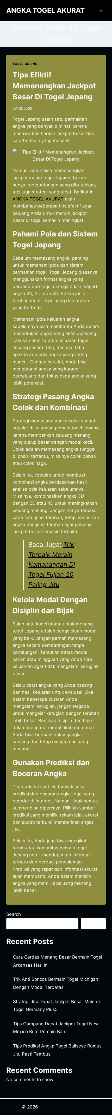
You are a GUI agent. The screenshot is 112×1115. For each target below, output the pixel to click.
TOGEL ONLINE (25, 64)
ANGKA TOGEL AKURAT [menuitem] (38, 199)
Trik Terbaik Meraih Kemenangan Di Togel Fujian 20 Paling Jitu (51, 564)
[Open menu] (101, 10)
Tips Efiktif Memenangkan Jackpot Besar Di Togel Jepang (54, 85)
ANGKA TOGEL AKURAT (64, 1107)
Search (13, 914)
